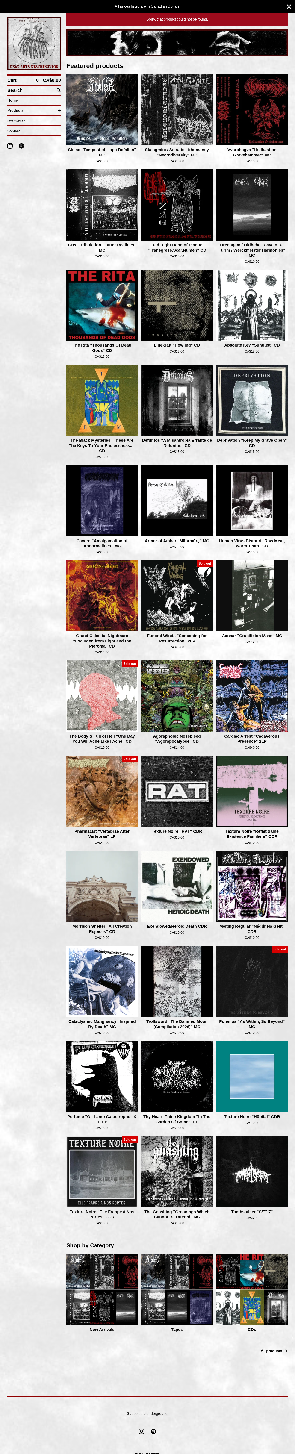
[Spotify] (21, 146)
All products (271, 1351)
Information (16, 121)
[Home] (34, 43)
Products (15, 110)
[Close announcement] (289, 6)
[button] (177, 42)
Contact (13, 131)
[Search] (59, 90)
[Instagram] (10, 146)
